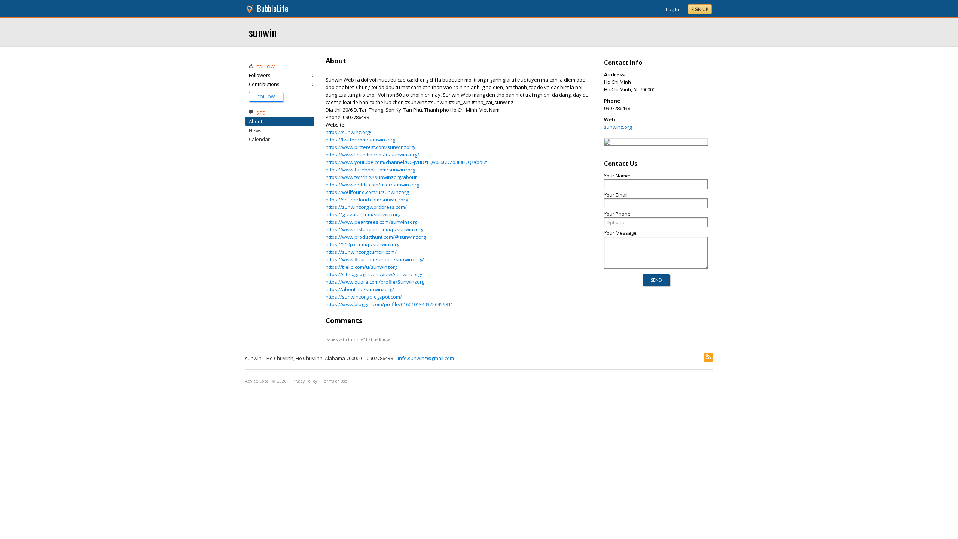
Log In (672, 9)
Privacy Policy (304, 381)
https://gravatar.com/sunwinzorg (363, 214)
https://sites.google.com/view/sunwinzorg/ (374, 274)
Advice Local (257, 381)
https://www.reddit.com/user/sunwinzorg (372, 184)
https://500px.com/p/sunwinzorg (362, 244)
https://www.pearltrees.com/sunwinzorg (371, 222)
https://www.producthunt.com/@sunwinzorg (376, 237)
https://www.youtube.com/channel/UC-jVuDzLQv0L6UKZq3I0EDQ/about (406, 162)
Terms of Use (334, 381)
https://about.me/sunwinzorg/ (360, 289)
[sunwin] (607, 143)
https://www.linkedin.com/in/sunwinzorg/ (372, 154)
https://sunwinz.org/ (349, 132)
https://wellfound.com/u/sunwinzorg (367, 192)
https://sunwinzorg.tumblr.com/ (361, 252)
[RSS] (708, 357)
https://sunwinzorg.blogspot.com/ (364, 296)
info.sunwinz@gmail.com (426, 358)
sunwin (263, 32)
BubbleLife (272, 8)
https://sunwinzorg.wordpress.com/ (366, 207)
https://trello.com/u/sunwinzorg (361, 267)
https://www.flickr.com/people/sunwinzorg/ (375, 259)
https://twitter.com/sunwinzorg (360, 139)
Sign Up (699, 9)
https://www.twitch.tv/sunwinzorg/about (371, 177)
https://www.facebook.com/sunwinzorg (370, 169)
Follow (266, 97)
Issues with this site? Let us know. (358, 339)
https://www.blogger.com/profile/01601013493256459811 (389, 304)
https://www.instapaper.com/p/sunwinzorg (374, 229)
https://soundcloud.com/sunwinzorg (367, 199)
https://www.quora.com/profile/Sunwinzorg (375, 281)
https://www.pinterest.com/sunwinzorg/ (371, 147)
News (255, 130)
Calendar (259, 139)
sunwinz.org (618, 127)
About (255, 121)
